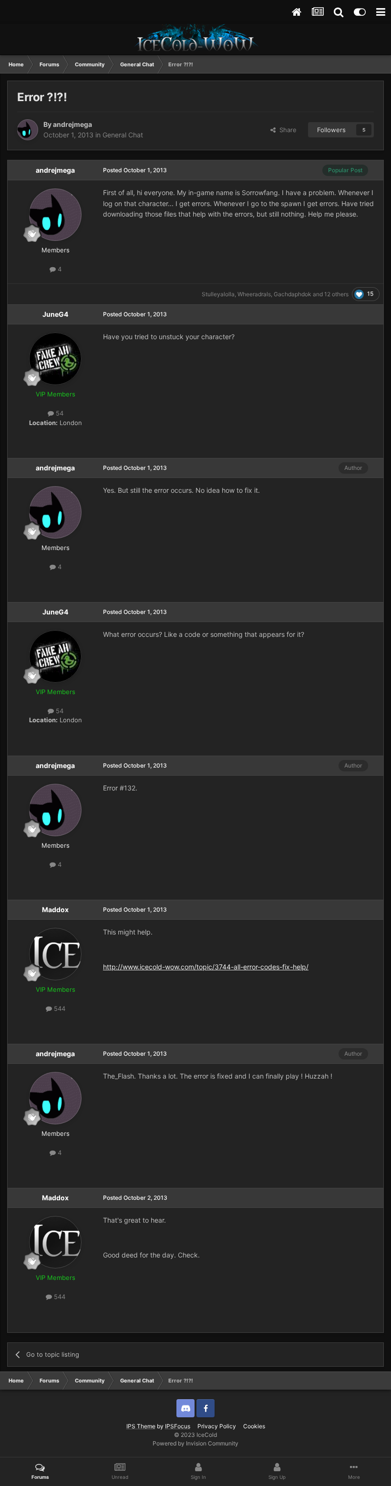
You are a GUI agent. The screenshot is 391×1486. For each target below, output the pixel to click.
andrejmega (72, 124)
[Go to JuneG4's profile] (55, 359)
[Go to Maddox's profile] (55, 954)
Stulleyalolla (218, 294)
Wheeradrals (254, 294)
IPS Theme (140, 1426)
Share (286, 130)
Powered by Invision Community (195, 1443)
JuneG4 (55, 314)
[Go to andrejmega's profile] (27, 129)
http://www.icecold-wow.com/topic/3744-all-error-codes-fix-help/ (206, 967)
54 (58, 413)
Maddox (55, 909)
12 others (336, 294)
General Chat (123, 135)
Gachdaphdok (292, 294)
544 (58, 1008)
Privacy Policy (216, 1426)
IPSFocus (177, 1426)
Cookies (254, 1426)
